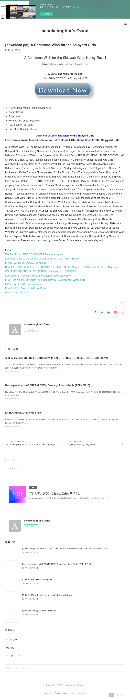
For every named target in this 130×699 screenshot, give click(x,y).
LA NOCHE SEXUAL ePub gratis (23, 412)
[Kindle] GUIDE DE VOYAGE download (25, 262)
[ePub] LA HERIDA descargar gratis (24, 284)
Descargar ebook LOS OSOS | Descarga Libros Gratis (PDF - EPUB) (42, 258)
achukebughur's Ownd (65, 30)
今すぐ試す (46, 14)
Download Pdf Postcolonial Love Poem (26, 288)
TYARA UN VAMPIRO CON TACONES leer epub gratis (34, 254)
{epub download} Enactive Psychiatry (39, 610)
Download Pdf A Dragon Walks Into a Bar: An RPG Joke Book (38, 275)
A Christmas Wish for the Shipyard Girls (71, 135)
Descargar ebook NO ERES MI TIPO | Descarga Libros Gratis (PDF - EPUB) (47, 385)
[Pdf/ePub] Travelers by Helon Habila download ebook (47, 595)
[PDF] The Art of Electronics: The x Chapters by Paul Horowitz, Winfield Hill (45, 279)
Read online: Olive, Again (18, 292)
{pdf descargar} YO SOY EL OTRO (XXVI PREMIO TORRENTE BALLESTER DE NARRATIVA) (56, 358)
